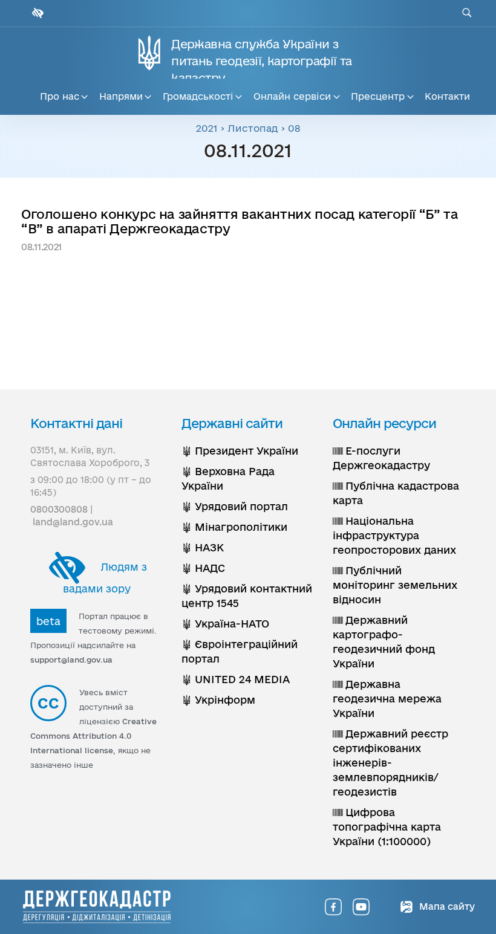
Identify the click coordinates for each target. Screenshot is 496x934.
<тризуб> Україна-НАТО (225, 623)
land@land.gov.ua (73, 522)
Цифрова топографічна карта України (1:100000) (387, 826)
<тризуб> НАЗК (202, 547)
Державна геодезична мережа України (387, 698)
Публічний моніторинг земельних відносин (395, 585)
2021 (207, 128)
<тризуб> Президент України (239, 450)
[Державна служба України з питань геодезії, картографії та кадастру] (96, 906)
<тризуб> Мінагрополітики (234, 527)
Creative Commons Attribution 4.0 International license (93, 735)
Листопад (252, 128)
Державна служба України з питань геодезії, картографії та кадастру (261, 61)
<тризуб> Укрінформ (218, 699)
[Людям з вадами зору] (36, 13)
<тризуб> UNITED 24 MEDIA (235, 679)
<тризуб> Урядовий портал (234, 506)
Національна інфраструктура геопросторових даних (394, 535)
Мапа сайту (446, 906)
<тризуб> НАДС (203, 568)
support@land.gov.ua (71, 659)
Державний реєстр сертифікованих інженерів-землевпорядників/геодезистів (390, 762)
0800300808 (59, 509)
